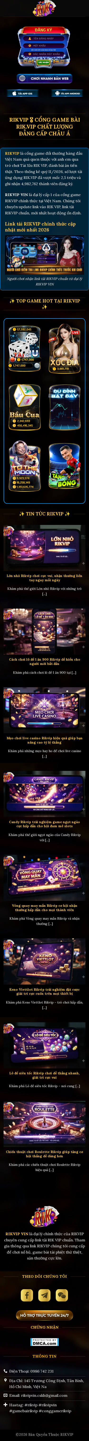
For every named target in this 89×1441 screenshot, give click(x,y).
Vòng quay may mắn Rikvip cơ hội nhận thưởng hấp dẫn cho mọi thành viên (44, 908)
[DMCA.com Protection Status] (44, 1341)
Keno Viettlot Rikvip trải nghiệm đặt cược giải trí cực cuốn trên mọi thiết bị (44, 992)
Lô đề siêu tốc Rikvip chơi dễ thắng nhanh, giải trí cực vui (44, 1075)
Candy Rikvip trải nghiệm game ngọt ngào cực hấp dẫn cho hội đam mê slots (44, 824)
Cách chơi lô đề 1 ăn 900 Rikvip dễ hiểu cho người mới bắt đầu (44, 662)
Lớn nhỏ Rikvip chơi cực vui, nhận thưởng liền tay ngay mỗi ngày (44, 578)
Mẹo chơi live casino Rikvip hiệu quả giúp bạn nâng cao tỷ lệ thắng (45, 740)
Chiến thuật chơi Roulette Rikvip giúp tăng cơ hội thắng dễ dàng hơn (44, 1154)
